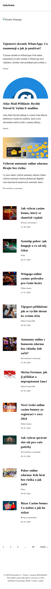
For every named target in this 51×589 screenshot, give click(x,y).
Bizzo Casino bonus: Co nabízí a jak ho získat (34, 508)
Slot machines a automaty (13, 188)
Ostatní (5, 69)
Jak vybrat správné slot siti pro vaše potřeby (34, 442)
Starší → (44, 547)
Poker (23, 255)
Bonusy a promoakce (29, 223)
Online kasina (26, 288)
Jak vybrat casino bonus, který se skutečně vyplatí (32, 213)
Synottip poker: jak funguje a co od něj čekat (34, 245)
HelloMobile (8, 5)
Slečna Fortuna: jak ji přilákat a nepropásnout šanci (34, 377)
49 (33, 547)
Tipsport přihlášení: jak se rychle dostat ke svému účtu (34, 311)
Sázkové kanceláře (28, 321)
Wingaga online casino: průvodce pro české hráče (32, 278)
